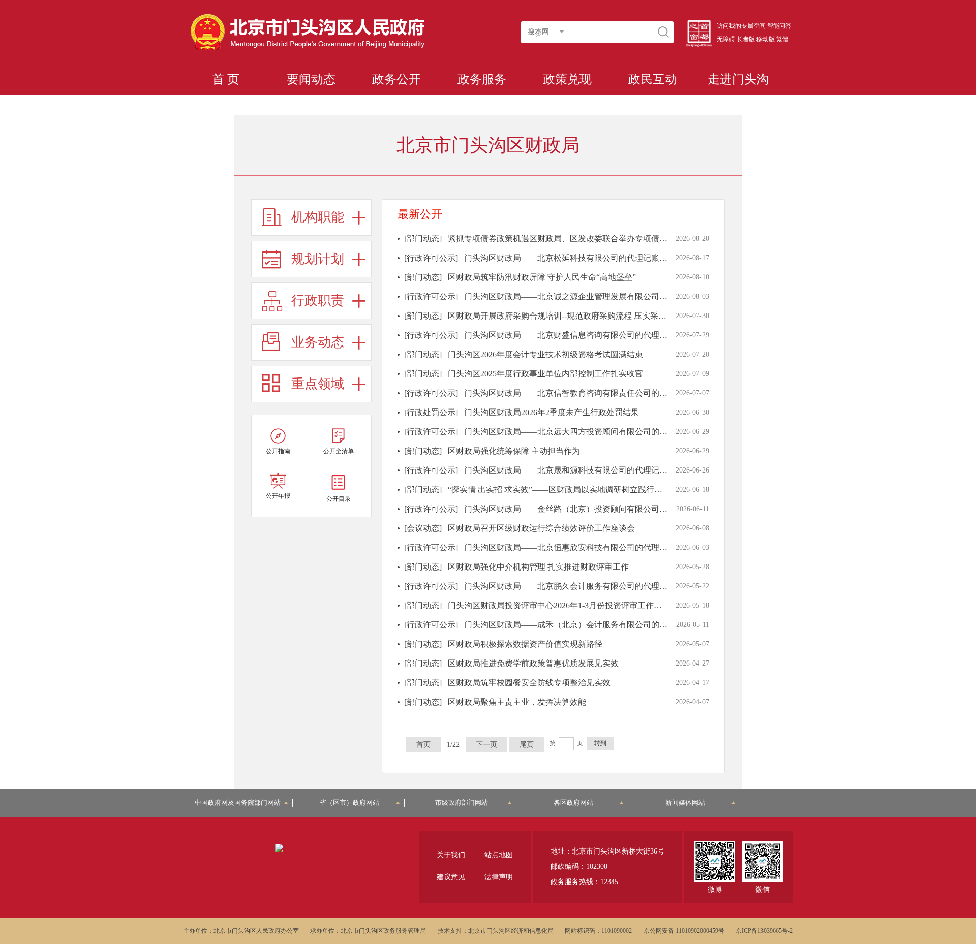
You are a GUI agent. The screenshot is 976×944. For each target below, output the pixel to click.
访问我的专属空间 (741, 25)
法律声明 (498, 877)
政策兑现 (567, 79)
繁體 (782, 39)
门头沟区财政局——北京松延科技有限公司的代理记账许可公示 (578, 258)
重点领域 (317, 383)
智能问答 (779, 25)
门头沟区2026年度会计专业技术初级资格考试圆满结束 (545, 354)
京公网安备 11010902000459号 (684, 930)
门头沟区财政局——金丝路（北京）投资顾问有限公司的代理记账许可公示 (598, 509)
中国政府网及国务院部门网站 (241, 802)
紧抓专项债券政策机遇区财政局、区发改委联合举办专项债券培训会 (570, 238)
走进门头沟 (738, 79)
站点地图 (498, 855)
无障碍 (726, 39)
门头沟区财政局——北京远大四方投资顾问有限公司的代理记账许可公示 (594, 431)
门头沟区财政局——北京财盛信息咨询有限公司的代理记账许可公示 (586, 335)
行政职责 (317, 300)
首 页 (225, 79)
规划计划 (317, 258)
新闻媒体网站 (685, 802)
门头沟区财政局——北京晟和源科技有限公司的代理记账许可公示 (582, 470)
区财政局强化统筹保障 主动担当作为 (514, 451)
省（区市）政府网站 (349, 802)
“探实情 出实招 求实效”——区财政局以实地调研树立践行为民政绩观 (571, 489)
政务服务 (482, 79)
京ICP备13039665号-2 (764, 930)
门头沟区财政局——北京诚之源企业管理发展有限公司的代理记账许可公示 (598, 296)
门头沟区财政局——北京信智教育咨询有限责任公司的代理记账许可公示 (594, 393)
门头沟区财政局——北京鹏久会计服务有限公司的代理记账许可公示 (586, 586)
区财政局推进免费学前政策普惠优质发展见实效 (533, 663)
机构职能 (317, 217)
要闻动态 (311, 79)
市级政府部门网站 (461, 802)
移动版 (765, 39)
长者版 (746, 39)
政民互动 (652, 79)
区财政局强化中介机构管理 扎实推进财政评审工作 (538, 566)
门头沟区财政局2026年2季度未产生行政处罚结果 (551, 412)
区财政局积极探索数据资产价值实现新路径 (525, 644)
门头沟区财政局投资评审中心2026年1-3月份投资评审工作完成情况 (567, 605)
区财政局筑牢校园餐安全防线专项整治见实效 (529, 682)
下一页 (486, 744)
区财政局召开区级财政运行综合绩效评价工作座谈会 (541, 528)
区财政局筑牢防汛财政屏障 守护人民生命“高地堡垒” (542, 277)
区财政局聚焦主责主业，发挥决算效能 (517, 702)
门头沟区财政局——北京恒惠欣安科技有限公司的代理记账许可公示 (586, 547)
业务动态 (317, 342)
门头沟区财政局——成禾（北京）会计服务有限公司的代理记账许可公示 (594, 624)
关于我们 (451, 855)
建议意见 (451, 877)
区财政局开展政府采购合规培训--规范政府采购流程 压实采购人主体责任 (577, 315)
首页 (423, 744)
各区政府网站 (573, 802)
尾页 (527, 744)
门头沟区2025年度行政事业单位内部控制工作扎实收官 (545, 373)
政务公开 (396, 79)
